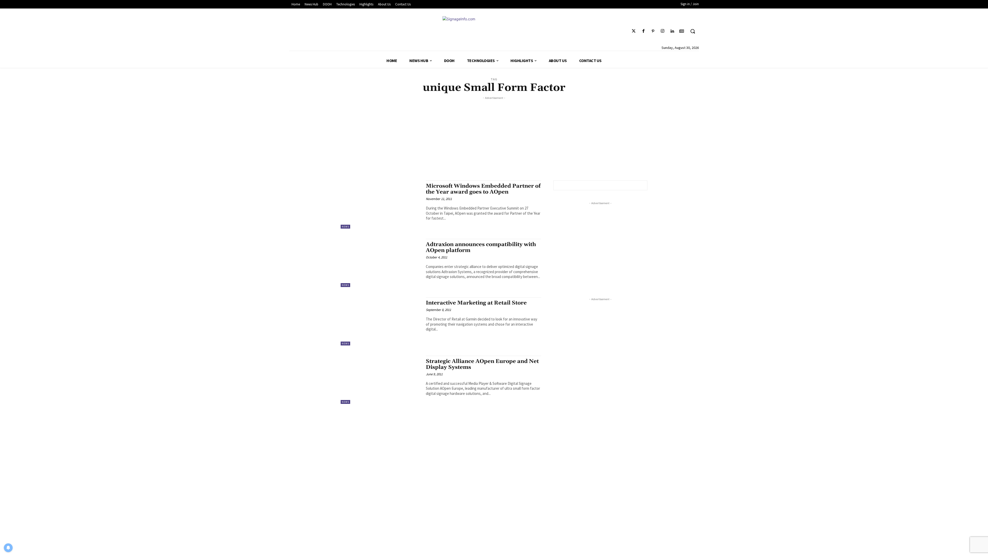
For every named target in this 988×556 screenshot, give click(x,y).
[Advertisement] (494, 137)
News (345, 226)
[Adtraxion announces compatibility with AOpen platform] (381, 263)
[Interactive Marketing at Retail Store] (381, 321)
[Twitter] (633, 31)
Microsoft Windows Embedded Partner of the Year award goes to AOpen (483, 189)
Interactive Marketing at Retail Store (476, 303)
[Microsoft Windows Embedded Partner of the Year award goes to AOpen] (381, 204)
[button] (692, 31)
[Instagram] (662, 31)
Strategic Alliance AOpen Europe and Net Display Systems (482, 364)
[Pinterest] (652, 31)
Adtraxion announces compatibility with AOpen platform (481, 247)
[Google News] (681, 31)
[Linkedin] (672, 31)
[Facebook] (643, 31)
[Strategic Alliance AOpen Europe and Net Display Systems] (381, 380)
